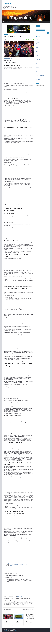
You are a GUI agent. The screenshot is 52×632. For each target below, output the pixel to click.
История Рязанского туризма (40, 50)
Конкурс (37, 55)
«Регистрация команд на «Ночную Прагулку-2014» (19, 564)
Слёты (36, 66)
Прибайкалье (37, 62)
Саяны (36, 63)
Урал (36, 74)
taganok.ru (7, 3)
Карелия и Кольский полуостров (40, 54)
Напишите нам (38, 27)
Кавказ (37, 51)
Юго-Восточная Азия (38, 78)
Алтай (36, 38)
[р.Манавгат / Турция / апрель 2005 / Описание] (29, 614)
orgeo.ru (9, 563)
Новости (37, 58)
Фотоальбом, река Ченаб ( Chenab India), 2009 (7, 621)
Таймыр (37, 70)
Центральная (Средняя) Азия (40, 75)
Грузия (37, 46)
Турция (37, 72)
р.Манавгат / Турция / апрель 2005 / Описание (29, 621)
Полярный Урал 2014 (7, 609)
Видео (12, 21)
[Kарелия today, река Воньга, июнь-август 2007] (18, 614)
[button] (9, 21)
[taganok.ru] (4, 22)
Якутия (37, 80)
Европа (37, 47)
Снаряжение (17, 21)
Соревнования (38, 68)
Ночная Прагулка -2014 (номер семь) (27, 609)
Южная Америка (38, 79)
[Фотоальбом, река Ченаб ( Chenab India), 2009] (8, 614)
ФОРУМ (21, 21)
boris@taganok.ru (13, 565)
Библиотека (7, 21)
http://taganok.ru (19, 596)
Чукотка (37, 76)
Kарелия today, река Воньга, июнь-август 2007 (19, 621)
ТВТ (36, 71)
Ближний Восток (38, 42)
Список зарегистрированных (8, 58)
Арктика (37, 39)
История (25, 21)
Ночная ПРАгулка (30, 21)
